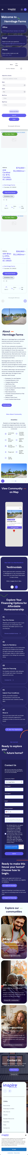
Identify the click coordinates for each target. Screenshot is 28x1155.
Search (14, 115)
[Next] (25, 481)
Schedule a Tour (8, 196)
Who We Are (6, 1112)
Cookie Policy (10, 1152)
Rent (11, 64)
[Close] (20, 508)
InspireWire (6, 1122)
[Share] (4, 199)
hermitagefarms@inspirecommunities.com (13, 43)
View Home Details (10, 192)
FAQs (4, 1125)
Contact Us (6, 1128)
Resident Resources (8, 1118)
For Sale (16, 64)
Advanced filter (14, 111)
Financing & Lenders (8, 1108)
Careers (5, 1115)
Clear (14, 119)
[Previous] (2, 481)
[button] (26, 1135)
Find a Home (6, 1105)
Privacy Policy (17, 1152)
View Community (14, 527)
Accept (14, 1149)
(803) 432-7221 (7, 55)
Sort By (8, 68)
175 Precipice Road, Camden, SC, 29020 (13, 31)
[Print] (6, 199)
